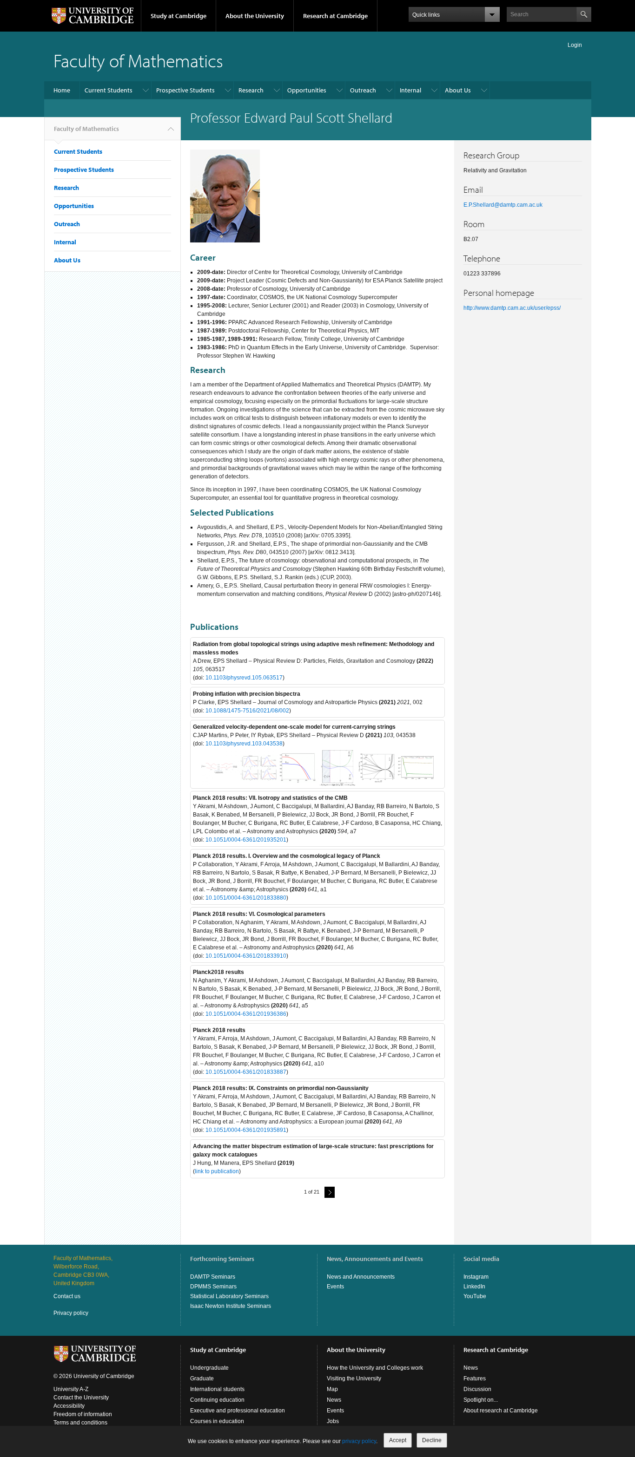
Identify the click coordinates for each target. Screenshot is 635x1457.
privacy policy (359, 1441)
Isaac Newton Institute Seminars (230, 1306)
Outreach (363, 90)
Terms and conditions (80, 1422)
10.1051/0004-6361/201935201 (245, 839)
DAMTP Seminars (212, 1277)
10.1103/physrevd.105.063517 (244, 677)
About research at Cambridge (500, 1410)
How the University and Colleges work (375, 1368)
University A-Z (70, 1389)
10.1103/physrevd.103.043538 (244, 743)
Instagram (476, 1277)
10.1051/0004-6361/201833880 (245, 898)
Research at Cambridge (335, 16)
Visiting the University (354, 1378)
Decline (432, 1440)
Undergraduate (209, 1368)
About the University (254, 16)
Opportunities (306, 90)
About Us (458, 90)
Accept (397, 1440)
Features (474, 1378)
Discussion (477, 1389)
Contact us (66, 1296)
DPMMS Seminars (213, 1286)
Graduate (202, 1378)
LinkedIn (474, 1286)
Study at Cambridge (178, 16)
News (334, 1400)
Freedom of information (82, 1414)
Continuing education (217, 1400)
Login (575, 45)
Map (332, 1389)
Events (335, 1286)
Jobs (333, 1421)
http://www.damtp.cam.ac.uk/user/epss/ (512, 308)
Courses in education (217, 1421)
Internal (410, 90)
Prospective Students (185, 90)
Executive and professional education (237, 1410)
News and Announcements (361, 1277)
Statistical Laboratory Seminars (229, 1296)
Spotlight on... (480, 1400)
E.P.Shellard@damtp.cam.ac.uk (502, 205)
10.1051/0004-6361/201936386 (245, 1014)
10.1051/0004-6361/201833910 (245, 956)
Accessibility (69, 1406)
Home (61, 90)
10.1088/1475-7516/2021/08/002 (247, 710)
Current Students (108, 90)
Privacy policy (70, 1313)
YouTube (474, 1296)
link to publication (217, 1171)
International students (217, 1389)
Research (251, 90)
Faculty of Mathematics (138, 60)
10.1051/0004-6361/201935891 (245, 1130)
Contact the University (81, 1397)
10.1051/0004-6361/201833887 (245, 1072)
